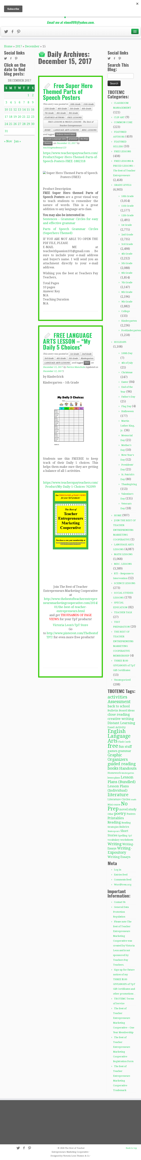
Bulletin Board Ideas (65, 134)
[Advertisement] (25, 1122)
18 (10, 117)
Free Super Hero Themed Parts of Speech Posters (68, 91)
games (112, 751)
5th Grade (74, 108)
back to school (119, 706)
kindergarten (128, 773)
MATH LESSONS (123, 554)
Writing (115, 844)
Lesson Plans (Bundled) (121, 779)
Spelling (122, 835)
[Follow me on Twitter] (7, 32)
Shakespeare (114, 831)
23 (32, 117)
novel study (127, 809)
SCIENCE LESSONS (124, 583)
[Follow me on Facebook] (13, 32)
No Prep (84, 139)
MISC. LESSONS (89, 130)
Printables (116, 818)
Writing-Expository (120, 850)
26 (15, 124)
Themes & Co (83, 1156)
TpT (130, 835)
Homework (114, 772)
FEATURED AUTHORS (54, 117)
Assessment (119, 701)
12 (15, 109)
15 (28, 109)
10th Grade (75, 104)
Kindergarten (87, 358)
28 (24, 124)
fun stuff (125, 746)
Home (8, 46)
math (133, 799)
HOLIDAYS (120, 342)
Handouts (128, 768)
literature (118, 794)
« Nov (8, 141)
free (87, 363)
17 (6, 117)
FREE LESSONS (74, 117)
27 (19, 124)
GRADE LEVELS (122, 185)
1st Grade (74, 354)
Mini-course (114, 804)
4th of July (127, 362)
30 (32, 124)
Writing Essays (119, 857)
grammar (73, 139)
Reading (114, 822)
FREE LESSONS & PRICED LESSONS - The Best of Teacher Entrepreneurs (70, 124)
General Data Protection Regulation (121, 912)
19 (15, 117)
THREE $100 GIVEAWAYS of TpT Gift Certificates (124, 665)
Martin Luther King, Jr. (127, 425)
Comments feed (122, 879)
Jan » (17, 141)
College (125, 311)
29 (28, 124)
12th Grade (49, 108)
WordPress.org (122, 884)
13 (19, 109)
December (32, 46)
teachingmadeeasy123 (54, 147)
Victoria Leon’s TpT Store (70, 625)
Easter (124, 382)
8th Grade (61, 113)
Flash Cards (124, 741)
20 (19, 117)
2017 (18, 46)
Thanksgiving (129, 484)
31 (6, 131)
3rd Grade (49, 358)
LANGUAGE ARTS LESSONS (66, 130)
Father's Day (128, 396)
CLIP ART (119, 117)
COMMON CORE (123, 122)
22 (28, 117)
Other (110, 814)
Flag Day (126, 406)
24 (6, 124)
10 (6, 109)
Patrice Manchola (75, 367)
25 (10, 124)
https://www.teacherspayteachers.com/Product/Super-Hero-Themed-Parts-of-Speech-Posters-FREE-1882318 (70, 157)
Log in (117, 869)
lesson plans (114, 777)
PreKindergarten (131, 330)
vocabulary (114, 840)
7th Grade (49, 113)
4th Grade (62, 108)
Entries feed (120, 874)
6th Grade (86, 108)
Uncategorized (122, 679)
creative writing (121, 719)
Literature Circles (119, 799)
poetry (120, 813)
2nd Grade (86, 354)
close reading (119, 714)
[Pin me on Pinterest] (20, 32)
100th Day (126, 353)
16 (32, 109)
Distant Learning (121, 723)
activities (117, 697)
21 (24, 117)
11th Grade (88, 104)
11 (10, 109)
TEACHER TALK (123, 612)
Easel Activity (117, 727)
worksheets (126, 839)
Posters (47, 143)
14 (24, 109)
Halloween (127, 411)
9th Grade (73, 113)
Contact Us (119, 902)
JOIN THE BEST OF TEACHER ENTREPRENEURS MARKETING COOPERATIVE (124, 530)
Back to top (131, 1148)
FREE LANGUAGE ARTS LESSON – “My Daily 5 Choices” (67, 341)
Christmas (126, 372)
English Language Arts (55, 139)
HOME (47, 130)
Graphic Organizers (118, 757)
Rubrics (124, 826)
